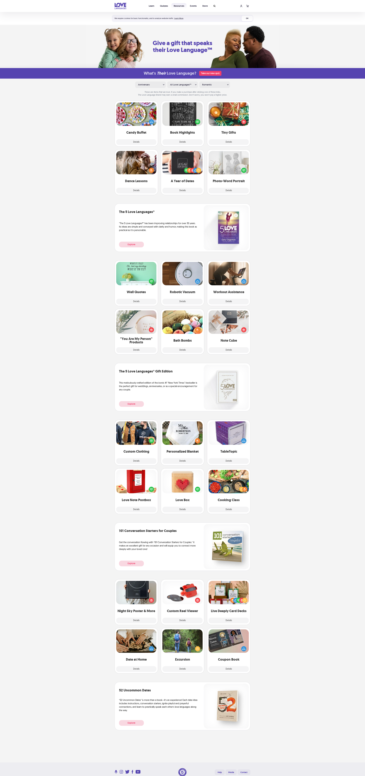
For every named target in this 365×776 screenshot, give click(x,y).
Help (220, 772)
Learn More (178, 18)
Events (193, 5)
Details (136, 142)
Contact (244, 772)
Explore (131, 244)
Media (231, 772)
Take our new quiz (210, 73)
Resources (179, 5)
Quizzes (164, 5)
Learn (151, 5)
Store (205, 5)
